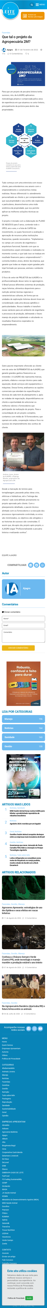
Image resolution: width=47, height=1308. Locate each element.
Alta (3, 1142)
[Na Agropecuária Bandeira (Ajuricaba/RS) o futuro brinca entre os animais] (23, 986)
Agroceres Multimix (10, 1132)
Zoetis (4, 1244)
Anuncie (5, 1253)
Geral (12, 832)
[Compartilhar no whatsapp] (42, 565)
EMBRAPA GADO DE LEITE (13, 1173)
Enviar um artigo (8, 1256)
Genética (5, 1085)
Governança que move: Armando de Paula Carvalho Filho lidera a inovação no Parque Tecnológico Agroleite (26, 847)
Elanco (5, 1169)
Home (4, 1042)
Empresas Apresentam (11, 1048)
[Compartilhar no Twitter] (36, 565)
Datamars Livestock (10, 1156)
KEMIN (5, 1196)
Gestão (13, 842)
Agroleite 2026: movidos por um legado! (25, 824)
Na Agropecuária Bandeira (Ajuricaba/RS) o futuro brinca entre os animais (23, 1007)
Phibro (4, 1213)
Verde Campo (7, 1240)
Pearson (5, 1210)
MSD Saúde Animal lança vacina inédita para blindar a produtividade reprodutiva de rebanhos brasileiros (27, 813)
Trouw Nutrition (8, 1230)
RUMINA (5, 1217)
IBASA (4, 1189)
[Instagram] (34, 1028)
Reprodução (7, 1102)
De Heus (5, 1159)
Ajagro (10, 50)
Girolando (6, 1186)
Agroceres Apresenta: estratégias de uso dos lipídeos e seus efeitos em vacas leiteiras (22, 910)
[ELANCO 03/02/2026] (23, 776)
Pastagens (6, 1099)
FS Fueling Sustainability (12, 1179)
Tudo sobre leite (23, 855)
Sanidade (21, 808)
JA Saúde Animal (9, 1193)
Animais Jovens (8, 1072)
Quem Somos (7, 1045)
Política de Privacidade (16, 1298)
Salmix (4, 1220)
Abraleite (5, 1125)
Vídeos (4, 1055)
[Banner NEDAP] (23, 684)
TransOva (6, 1227)
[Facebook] (28, 1028)
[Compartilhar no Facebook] (30, 565)
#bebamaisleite (8, 1068)
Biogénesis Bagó (9, 1145)
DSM (4, 1166)
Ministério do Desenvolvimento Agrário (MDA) (20, 1200)
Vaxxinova (6, 1237)
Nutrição (5, 1092)
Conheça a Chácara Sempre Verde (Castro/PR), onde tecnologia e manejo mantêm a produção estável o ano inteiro (22, 959)
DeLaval (5, 1162)
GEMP (4, 1183)
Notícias (13, 808)
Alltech (5, 1139)
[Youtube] (40, 1028)
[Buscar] (32, 4)
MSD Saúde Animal (9, 1203)
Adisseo (5, 1129)
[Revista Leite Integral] (10, 10)
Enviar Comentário (18, 648)
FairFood (5, 1176)
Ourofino (5, 1206)
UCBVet (5, 1233)
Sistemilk (5, 1223)
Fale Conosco (7, 1260)
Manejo (21, 904)
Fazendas (6, 32)
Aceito (29, 1298)
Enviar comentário (12, 612)
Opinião (5, 1116)
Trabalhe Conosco (9, 1263)
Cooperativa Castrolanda (12, 1152)
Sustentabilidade (9, 1109)
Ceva (4, 1149)
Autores (5, 1052)
